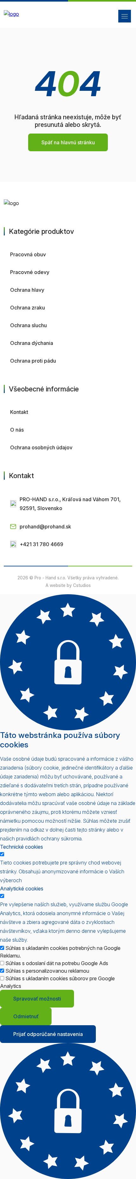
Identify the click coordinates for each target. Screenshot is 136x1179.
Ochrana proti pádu (33, 361)
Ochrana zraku (27, 307)
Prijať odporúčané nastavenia (48, 1034)
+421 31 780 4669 (41, 544)
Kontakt (19, 412)
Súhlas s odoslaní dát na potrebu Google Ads (56, 963)
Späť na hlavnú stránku (68, 142)
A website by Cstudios (68, 585)
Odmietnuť (26, 1016)
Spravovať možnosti (37, 998)
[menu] (124, 16)
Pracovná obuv (28, 254)
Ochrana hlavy (27, 290)
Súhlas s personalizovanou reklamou (47, 971)
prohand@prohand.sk (45, 526)
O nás (17, 430)
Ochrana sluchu (28, 325)
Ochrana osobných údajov (41, 447)
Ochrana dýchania (31, 343)
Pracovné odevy (29, 272)
